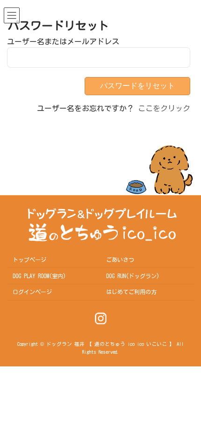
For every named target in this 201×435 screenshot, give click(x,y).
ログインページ (32, 292)
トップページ (29, 259)
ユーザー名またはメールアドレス (63, 41)
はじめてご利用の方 (131, 292)
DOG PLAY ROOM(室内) (39, 276)
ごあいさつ (120, 259)
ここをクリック (164, 108)
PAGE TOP (179, 368)
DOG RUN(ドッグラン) (132, 276)
